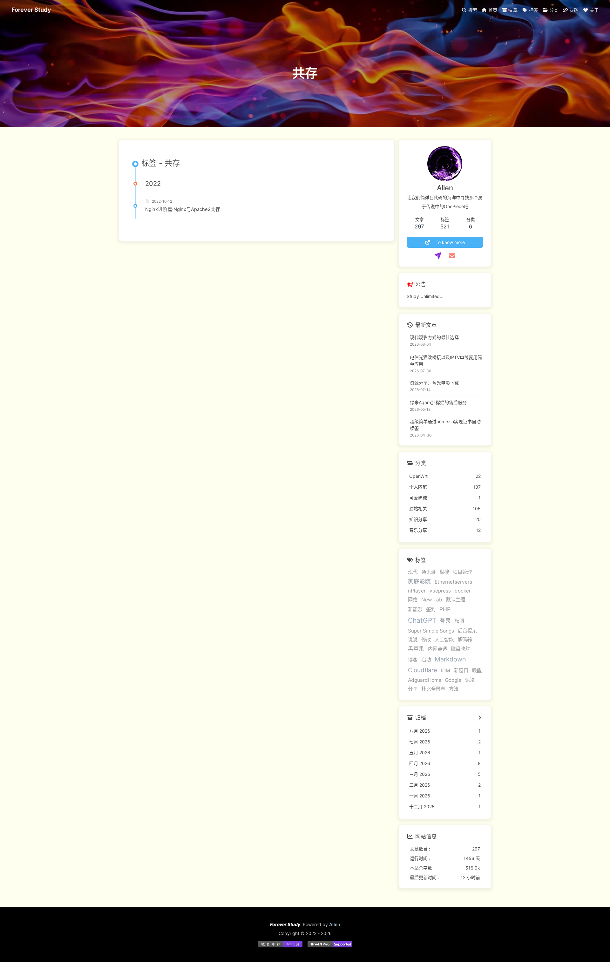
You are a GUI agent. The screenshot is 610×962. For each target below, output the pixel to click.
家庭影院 (419, 581)
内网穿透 (437, 649)
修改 (426, 640)
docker (463, 591)
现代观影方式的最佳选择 (434, 337)
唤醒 (477, 670)
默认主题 (455, 600)
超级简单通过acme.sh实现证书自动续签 (445, 425)
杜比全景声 (433, 689)
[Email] (452, 256)
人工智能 (444, 640)
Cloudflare (422, 670)
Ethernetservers (453, 582)
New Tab (431, 600)
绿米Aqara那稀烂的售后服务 (438, 402)
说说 (412, 640)
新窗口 (461, 670)
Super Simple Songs (431, 631)
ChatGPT (422, 620)
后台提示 (467, 631)
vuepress (440, 591)
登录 (445, 621)
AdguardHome (424, 680)
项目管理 (462, 572)
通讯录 (428, 572)
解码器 (465, 640)
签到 (431, 609)
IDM (445, 670)
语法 (470, 680)
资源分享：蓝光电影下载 (434, 382)
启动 (426, 660)
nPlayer (417, 591)
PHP (445, 609)
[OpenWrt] (438, 256)
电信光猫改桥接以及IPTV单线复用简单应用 (446, 361)
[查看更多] (480, 718)
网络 (412, 600)
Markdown (450, 659)
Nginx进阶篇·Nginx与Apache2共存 (182, 209)
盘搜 (444, 572)
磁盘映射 (460, 649)
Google (453, 680)
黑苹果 (416, 649)
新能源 (415, 609)
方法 (453, 689)
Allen (334, 924)
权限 (459, 621)
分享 (412, 689)
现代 (412, 572)
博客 (412, 660)
